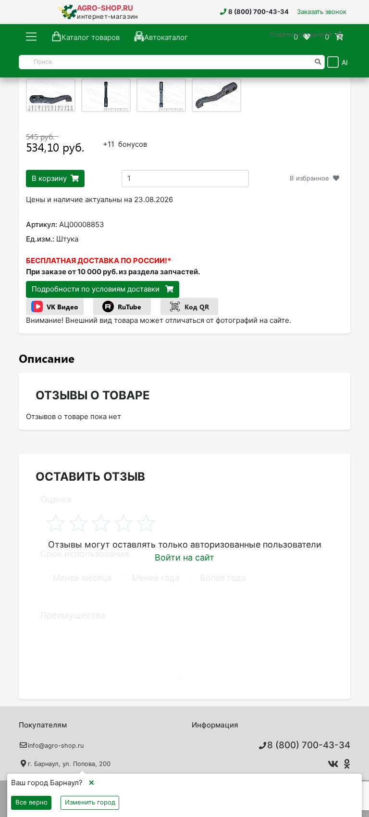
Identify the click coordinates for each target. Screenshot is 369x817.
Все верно (31, 802)
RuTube (129, 306)
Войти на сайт (184, 557)
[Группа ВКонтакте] (331, 764)
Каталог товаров (91, 37)
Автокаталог (166, 37)
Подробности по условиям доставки (96, 289)
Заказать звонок (321, 11)
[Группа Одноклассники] (346, 764)
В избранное (309, 178)
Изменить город (90, 802)
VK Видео (62, 306)
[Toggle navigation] (31, 37)
